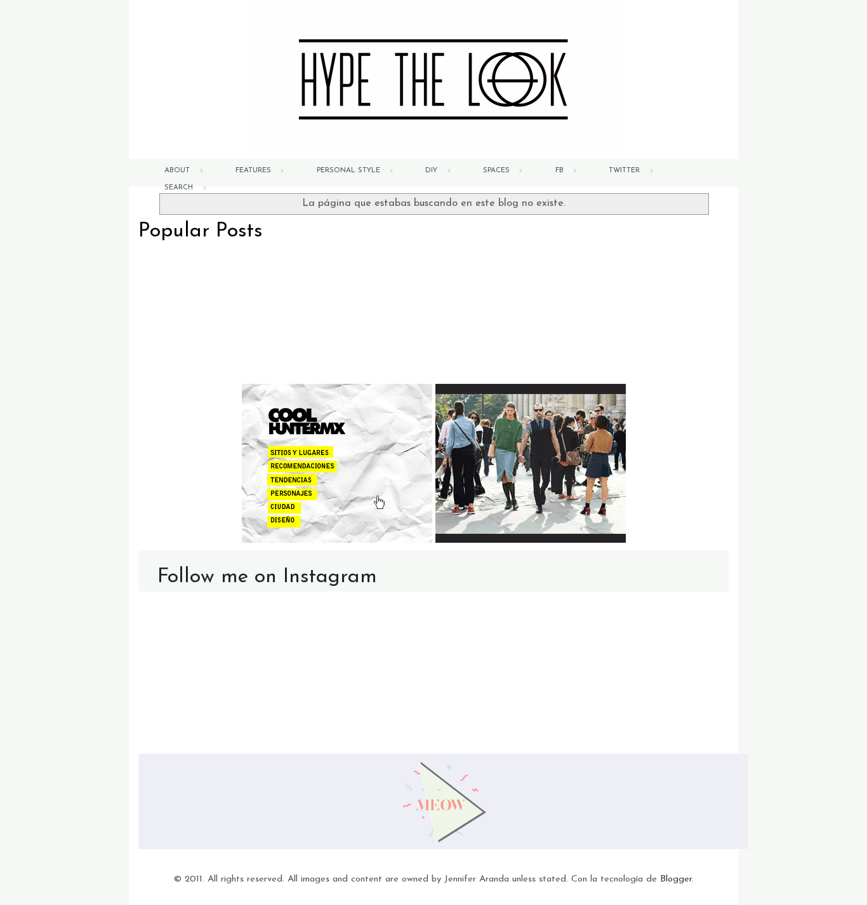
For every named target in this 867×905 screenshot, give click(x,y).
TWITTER (624, 170)
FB (559, 170)
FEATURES (253, 170)
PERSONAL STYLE (348, 170)
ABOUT (177, 170)
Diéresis (230, 271)
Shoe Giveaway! (528, 271)
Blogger (676, 879)
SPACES (496, 170)
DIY (431, 170)
